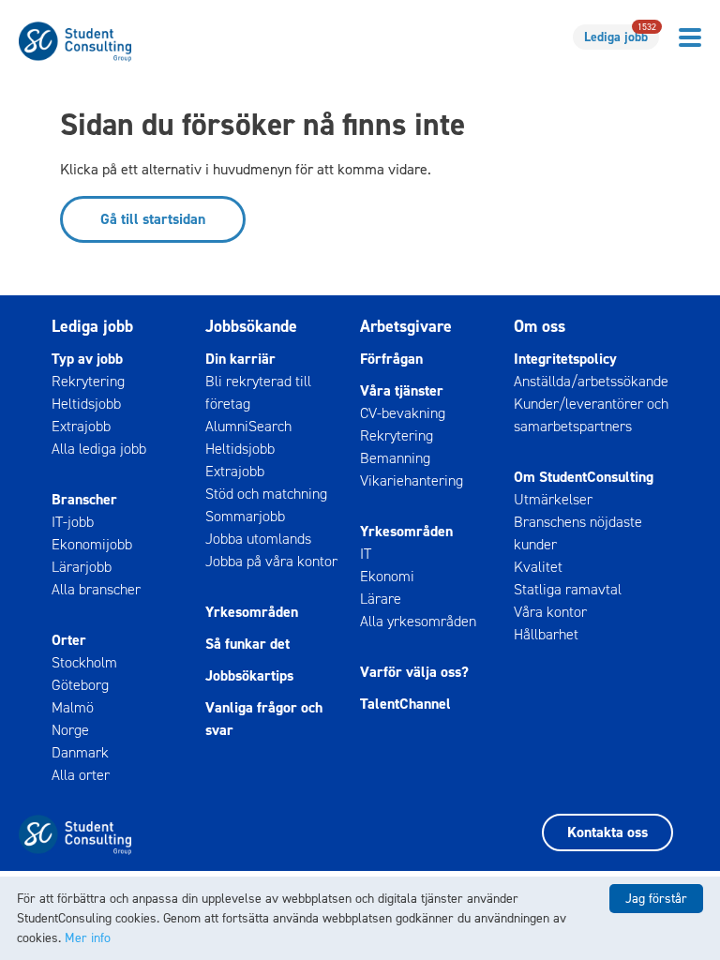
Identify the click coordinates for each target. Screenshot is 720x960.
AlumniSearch (248, 426)
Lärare (380, 598)
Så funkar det (247, 643)
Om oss (539, 326)
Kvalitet (538, 567)
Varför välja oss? (414, 672)
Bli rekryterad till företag (258, 392)
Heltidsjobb (86, 403)
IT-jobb (73, 522)
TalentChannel (405, 703)
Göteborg (80, 685)
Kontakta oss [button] (607, 832)
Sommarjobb (245, 516)
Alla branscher (96, 589)
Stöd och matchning (266, 493)
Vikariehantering (411, 480)
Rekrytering (88, 381)
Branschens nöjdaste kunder (578, 533)
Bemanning (395, 458)
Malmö (73, 707)
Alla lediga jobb (99, 448)
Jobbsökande (251, 326)
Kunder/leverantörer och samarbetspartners (591, 415)
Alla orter (81, 775)
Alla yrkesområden (418, 621)
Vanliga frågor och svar (263, 719)
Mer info (88, 938)
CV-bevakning (402, 413)
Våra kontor (550, 612)
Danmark (80, 752)
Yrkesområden (251, 612)
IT (365, 553)
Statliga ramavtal (568, 589)
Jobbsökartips (249, 675)
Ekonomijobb (92, 544)
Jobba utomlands (258, 538)
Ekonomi (387, 576)
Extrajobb (81, 426)
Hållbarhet (546, 634)
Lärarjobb (82, 567)
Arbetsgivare (406, 326)
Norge (70, 730)
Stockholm (84, 662)
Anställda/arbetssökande (591, 381)
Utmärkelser (553, 499)
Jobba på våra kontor (271, 561)
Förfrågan (391, 358)
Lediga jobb (620, 35)
